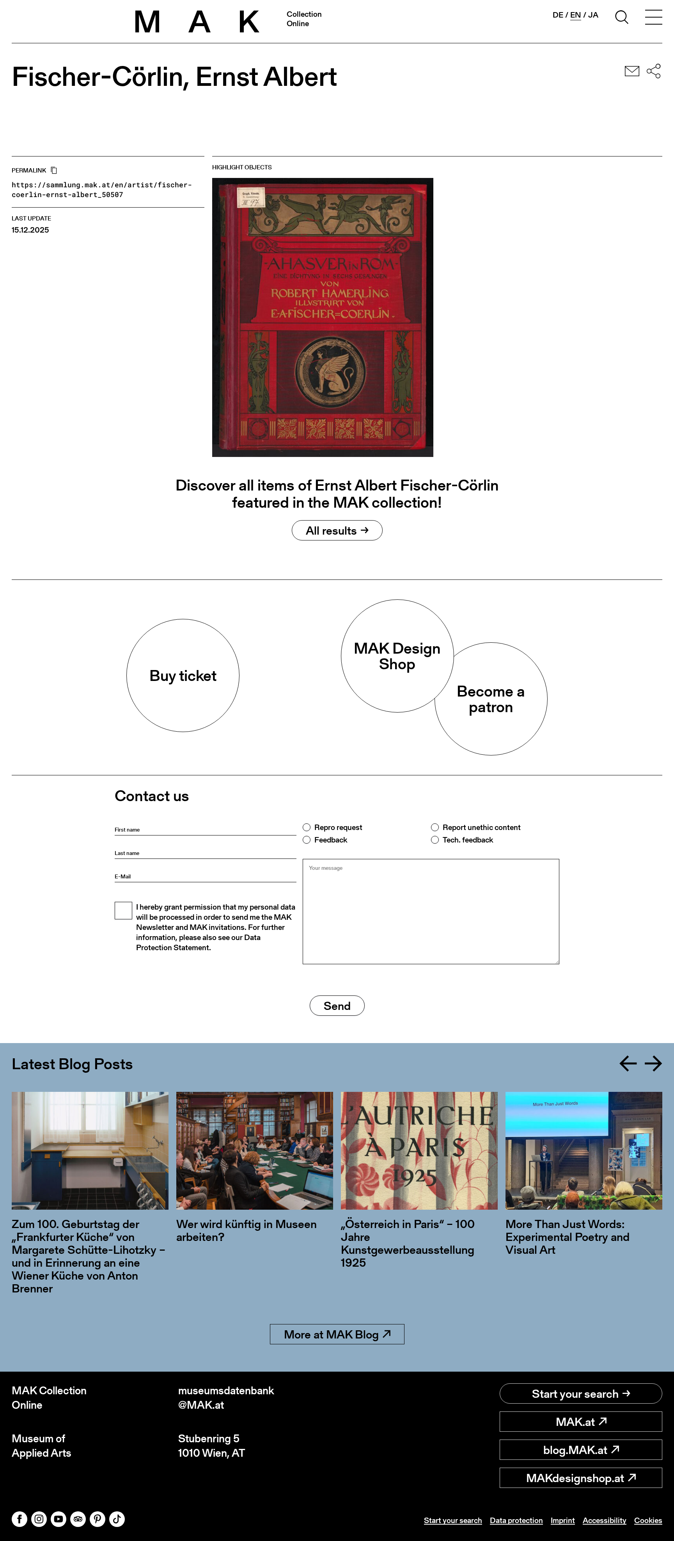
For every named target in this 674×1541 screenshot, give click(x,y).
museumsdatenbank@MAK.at (226, 1397)
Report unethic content (482, 827)
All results (331, 530)
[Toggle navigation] (653, 18)
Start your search (575, 1393)
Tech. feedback (468, 840)
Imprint (563, 1520)
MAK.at (575, 1421)
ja (593, 15)
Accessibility (604, 1520)
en (575, 15)
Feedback (330, 840)
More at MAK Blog (331, 1334)
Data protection (516, 1520)
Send (337, 1005)
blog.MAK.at (575, 1449)
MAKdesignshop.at (575, 1478)
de (558, 15)
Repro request (338, 827)
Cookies (648, 1520)
